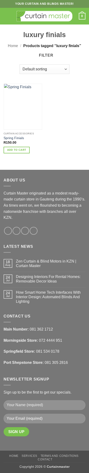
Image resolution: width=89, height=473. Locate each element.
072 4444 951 (50, 340)
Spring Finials (14, 138)
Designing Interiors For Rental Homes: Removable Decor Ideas (48, 279)
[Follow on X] (25, 231)
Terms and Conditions (60, 456)
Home (13, 46)
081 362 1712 (41, 329)
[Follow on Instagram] (16, 231)
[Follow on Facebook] (8, 231)
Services (29, 456)
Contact (45, 459)
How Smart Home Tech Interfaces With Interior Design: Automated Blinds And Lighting (48, 296)
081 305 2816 (56, 363)
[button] (6, 16)
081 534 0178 (47, 351)
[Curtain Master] (44, 16)
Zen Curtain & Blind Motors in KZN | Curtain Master (46, 263)
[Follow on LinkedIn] (33, 231)
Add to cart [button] (16, 149)
